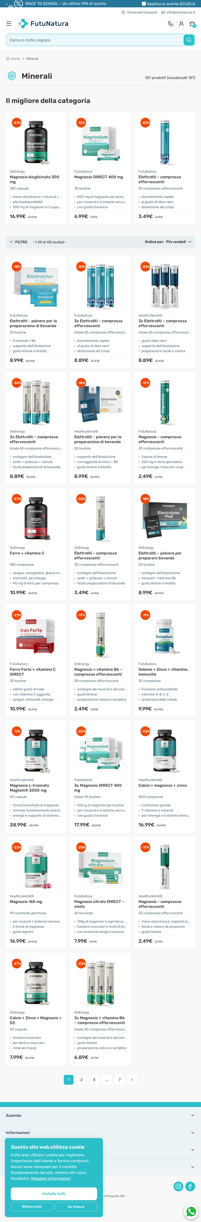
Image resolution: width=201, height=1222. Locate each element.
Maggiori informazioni (51, 1178)
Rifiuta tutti (32, 1207)
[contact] (171, 23)
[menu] (10, 23)
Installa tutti (54, 1193)
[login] (181, 23)
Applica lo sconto (171, 3)
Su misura (76, 1207)
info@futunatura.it (181, 12)
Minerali (32, 59)
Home (15, 59)
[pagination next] (132, 1080)
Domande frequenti (142, 12)
